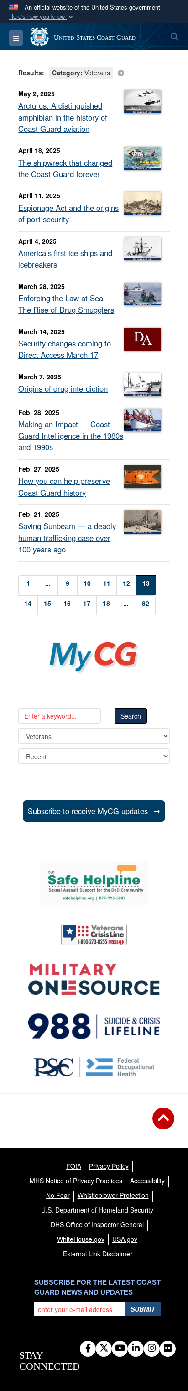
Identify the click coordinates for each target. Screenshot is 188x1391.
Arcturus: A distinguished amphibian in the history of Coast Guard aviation (62, 117)
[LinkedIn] (136, 1348)
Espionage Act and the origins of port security (68, 213)
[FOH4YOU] (94, 1067)
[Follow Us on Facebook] (88, 1348)
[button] (42, 16)
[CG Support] (94, 979)
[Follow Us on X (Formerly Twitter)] (104, 1348)
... (48, 583)
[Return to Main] (163, 1124)
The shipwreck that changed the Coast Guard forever (65, 168)
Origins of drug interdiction (63, 388)
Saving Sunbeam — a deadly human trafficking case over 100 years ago (67, 537)
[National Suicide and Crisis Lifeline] (94, 1026)
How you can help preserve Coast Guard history (64, 486)
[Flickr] (168, 1348)
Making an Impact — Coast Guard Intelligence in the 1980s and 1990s (70, 435)
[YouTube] (120, 1348)
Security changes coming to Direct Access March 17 (64, 349)
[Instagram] (152, 1348)
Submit (143, 1308)
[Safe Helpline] (94, 883)
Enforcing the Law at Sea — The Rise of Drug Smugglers (66, 304)
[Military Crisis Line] (94, 934)
